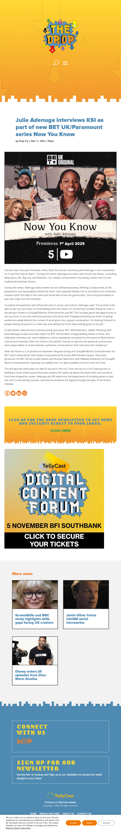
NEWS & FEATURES (50, 814)
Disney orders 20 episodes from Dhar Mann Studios (30, 675)
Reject (90, 823)
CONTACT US (84, 814)
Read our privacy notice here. (18, 828)
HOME (33, 814)
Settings (106, 823)
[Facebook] (7, 393)
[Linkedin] (18, 393)
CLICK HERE (60, 431)
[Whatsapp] (24, 393)
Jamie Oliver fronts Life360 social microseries (81, 619)
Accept (73, 823)
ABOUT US (68, 814)
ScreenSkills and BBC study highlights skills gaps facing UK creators (34, 619)
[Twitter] (13, 393)
